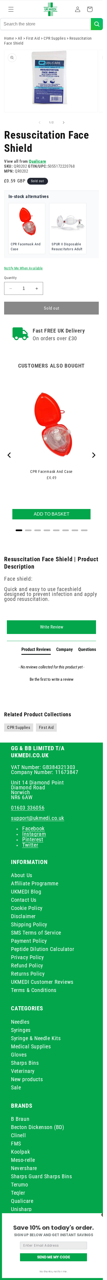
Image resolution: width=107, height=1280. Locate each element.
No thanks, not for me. (53, 1271)
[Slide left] (39, 123)
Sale (16, 1087)
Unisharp (21, 1209)
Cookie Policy (27, 908)
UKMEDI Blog (26, 891)
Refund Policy (27, 965)
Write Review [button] (51, 627)
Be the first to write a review (52, 679)
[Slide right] (64, 123)
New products (27, 1079)
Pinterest (32, 839)
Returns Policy (27, 973)
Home (9, 38)
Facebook (33, 828)
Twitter (30, 845)
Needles (20, 1022)
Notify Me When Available (23, 268)
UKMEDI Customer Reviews (42, 982)
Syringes (21, 1030)
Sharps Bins (25, 1063)
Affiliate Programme (34, 883)
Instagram (34, 834)
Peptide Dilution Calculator (42, 949)
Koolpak (20, 1151)
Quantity (10, 278)
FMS (16, 1143)
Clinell (18, 1135)
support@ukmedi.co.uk (37, 818)
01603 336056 (27, 807)
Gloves (19, 1054)
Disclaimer (23, 916)
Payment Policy (29, 941)
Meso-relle (23, 1160)
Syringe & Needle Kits (36, 1038)
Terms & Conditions (34, 990)
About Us (21, 875)
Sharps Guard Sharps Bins (41, 1176)
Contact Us (23, 900)
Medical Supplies (31, 1046)
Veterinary (23, 1071)
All (20, 38)
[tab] (36, 651)
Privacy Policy (27, 957)
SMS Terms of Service (36, 932)
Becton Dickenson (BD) (37, 1127)
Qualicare (37, 161)
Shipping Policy (29, 924)
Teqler (18, 1192)
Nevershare (24, 1168)
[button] (11, 9)
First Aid (33, 38)
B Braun (20, 1119)
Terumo (19, 1184)
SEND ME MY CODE (53, 1257)
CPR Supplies (55, 38)
